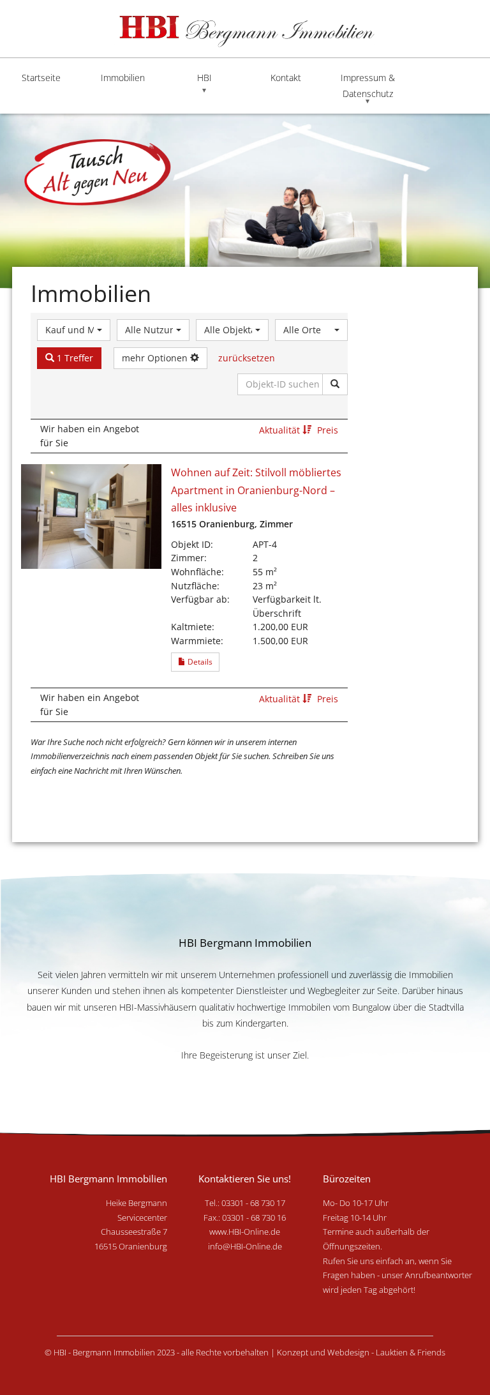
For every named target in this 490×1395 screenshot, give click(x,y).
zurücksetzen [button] (246, 358)
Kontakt (286, 78)
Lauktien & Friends (410, 1352)
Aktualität (280, 430)
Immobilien (123, 78)
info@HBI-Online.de (245, 1246)
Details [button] (199, 661)
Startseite (41, 78)
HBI (204, 78)
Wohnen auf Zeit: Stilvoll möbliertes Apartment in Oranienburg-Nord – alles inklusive (256, 490)
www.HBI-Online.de (244, 1231)
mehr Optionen (156, 358)
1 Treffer (73, 358)
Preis (327, 430)
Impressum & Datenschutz (368, 86)
